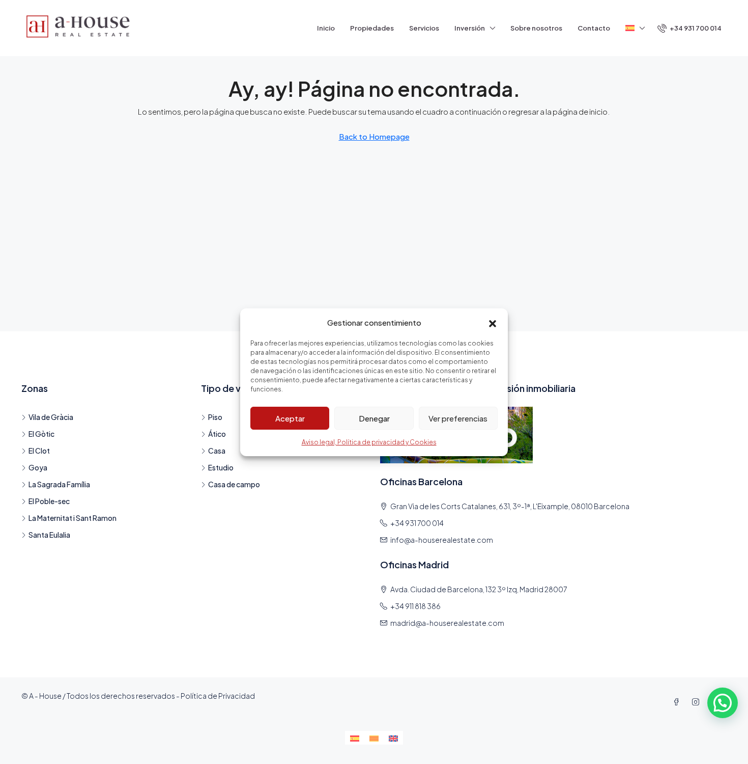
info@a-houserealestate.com (441, 539)
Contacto (594, 28)
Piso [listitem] (215, 416)
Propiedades (372, 28)
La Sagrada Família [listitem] (59, 484)
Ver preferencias (457, 418)
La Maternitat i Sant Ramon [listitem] (72, 517)
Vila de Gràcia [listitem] (50, 416)
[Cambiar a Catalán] (374, 738)
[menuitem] (689, 28)
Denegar (374, 418)
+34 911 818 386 (415, 606)
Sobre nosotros (536, 28)
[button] (492, 322)
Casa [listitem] (216, 450)
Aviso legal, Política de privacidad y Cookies (369, 442)
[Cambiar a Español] (354, 738)
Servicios (424, 28)
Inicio (326, 28)
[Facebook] (678, 701)
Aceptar (290, 418)
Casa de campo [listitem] (234, 484)
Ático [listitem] (217, 433)
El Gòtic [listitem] (41, 433)
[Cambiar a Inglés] (393, 738)
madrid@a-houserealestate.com (447, 622)
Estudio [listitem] (221, 467)
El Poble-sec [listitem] (49, 501)
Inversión (469, 28)
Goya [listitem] (37, 467)
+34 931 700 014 (417, 523)
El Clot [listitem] (39, 450)
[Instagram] (697, 701)
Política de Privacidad (218, 695)
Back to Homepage (374, 136)
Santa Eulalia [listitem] (49, 534)
